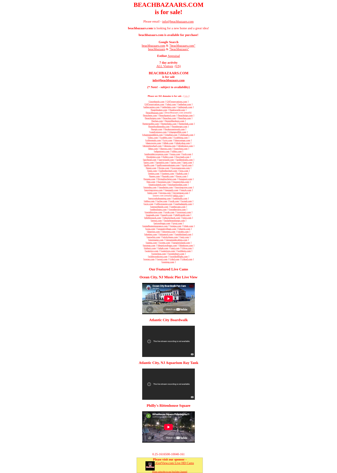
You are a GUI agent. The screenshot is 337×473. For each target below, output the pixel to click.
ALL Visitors (164, 66)
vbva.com (187, 248)
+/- (186, 96)
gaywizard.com (166, 159)
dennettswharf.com (152, 145)
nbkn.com (178, 195)
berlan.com (157, 121)
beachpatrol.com (168, 115)
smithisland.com (183, 234)
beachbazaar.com (155, 112)
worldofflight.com (179, 256)
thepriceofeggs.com (167, 245)
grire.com (176, 162)
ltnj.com (151, 181)
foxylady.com (182, 157)
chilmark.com (186, 134)
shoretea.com (169, 231)
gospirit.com (163, 162)
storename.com (156, 240)
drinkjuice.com (186, 145)
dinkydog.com (183, 143)
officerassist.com (164, 204)
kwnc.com (182, 176)
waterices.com (168, 251)
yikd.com (174, 259)
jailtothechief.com (168, 170)
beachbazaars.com (153, 45)
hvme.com (164, 168)
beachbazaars (156, 49)
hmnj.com (151, 168)
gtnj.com (188, 162)
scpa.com (150, 228)
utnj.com (175, 248)
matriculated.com (157, 184)
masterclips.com (181, 181)
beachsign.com (186, 115)
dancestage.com (182, 140)
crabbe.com (166, 137)
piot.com (187, 217)
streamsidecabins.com (176, 240)
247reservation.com (154, 104)
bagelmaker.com (159, 110)
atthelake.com (169, 107)
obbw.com (150, 201)
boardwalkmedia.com (159, 126)
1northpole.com (156, 101)
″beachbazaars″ (179, 49)
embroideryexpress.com (156, 154)
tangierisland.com (181, 242)
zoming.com (168, 262)
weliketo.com (184, 251)
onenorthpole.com (159, 206)
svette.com (165, 242)
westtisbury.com (176, 253)
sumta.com (152, 242)
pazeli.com (167, 215)
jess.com (184, 170)
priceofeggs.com (162, 223)
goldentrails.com (185, 159)
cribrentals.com (153, 140)
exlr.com (187, 154)
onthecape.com (178, 206)
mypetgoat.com (181, 193)
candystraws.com (158, 132)
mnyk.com (186, 190)
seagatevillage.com (167, 228)
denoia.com (170, 145)
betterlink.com (186, 123)
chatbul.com (171, 134)
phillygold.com (182, 215)
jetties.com (154, 173)
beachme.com (150, 115)
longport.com (185, 179)
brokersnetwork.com (175, 129)
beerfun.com (185, 118)
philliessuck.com (153, 217)
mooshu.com (150, 187)
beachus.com (170, 118)
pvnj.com (177, 223)
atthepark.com (185, 107)
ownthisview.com (153, 212)
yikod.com (187, 259)
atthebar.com (185, 104)
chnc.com (153, 137)
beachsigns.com (153, 118)
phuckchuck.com (172, 217)
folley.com (168, 157)
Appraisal (174, 56)
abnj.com (171, 104)
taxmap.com (149, 245)
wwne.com (149, 259)
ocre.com (148, 204)
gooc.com (149, 162)
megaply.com (171, 190)
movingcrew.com (184, 187)
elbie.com (177, 151)
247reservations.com (177, 101)
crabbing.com (181, 137)
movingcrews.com (154, 190)
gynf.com (187, 165)
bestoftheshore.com (175, 121)
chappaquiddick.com (153, 134)
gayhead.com (150, 159)
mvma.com (165, 193)
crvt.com (168, 140)
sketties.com (151, 234)
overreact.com (184, 212)
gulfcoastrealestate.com (168, 165)
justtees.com (168, 173)
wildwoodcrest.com (158, 256)
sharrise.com (154, 231)
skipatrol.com (166, 234)
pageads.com (153, 215)
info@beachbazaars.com (169, 80)
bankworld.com (177, 110)
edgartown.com (162, 151)
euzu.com (175, 154)
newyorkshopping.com (160, 198)
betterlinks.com (169, 123)
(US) (178, 66)
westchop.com (159, 253)
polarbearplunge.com (175, 220)
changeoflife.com (178, 132)
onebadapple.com (183, 204)
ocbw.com (162, 201)
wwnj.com (162, 259)
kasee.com (155, 176)
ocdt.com (174, 201)
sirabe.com (183, 231)
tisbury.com (150, 248)
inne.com (152, 170)
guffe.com (149, 165)
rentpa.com (176, 226)
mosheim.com (166, 187)
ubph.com (163, 248)
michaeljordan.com (178, 184)
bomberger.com (179, 126)
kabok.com (182, 173)
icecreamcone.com (181, 168)
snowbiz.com (153, 237)
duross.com (166, 148)
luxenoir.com (164, 181)
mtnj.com (152, 193)
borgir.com (157, 129)
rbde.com (188, 226)
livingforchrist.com (167, 179)
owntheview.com (178, 209)
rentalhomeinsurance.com (155, 226)
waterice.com (152, 251)
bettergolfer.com (151, 123)
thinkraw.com (186, 245)
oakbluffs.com (180, 198)
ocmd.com (187, 201)
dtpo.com (153, 148)
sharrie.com (184, 228)
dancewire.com (154, 143)
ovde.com (169, 212)
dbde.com (168, 143)
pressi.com (157, 220)
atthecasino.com (152, 107)
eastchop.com (181, 148)
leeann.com (149, 179)
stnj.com (185, 237)
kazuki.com (168, 176)
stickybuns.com (170, 237)
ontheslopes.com (159, 209)
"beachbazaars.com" (182, 45)
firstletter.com (153, 157)
